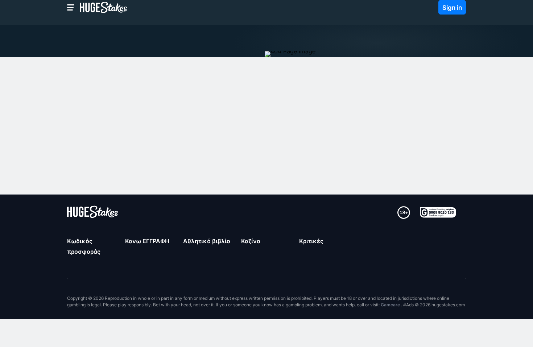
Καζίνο (250, 241)
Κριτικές (311, 241)
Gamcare (391, 304)
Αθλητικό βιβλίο (206, 241)
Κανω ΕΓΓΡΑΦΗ (147, 241)
